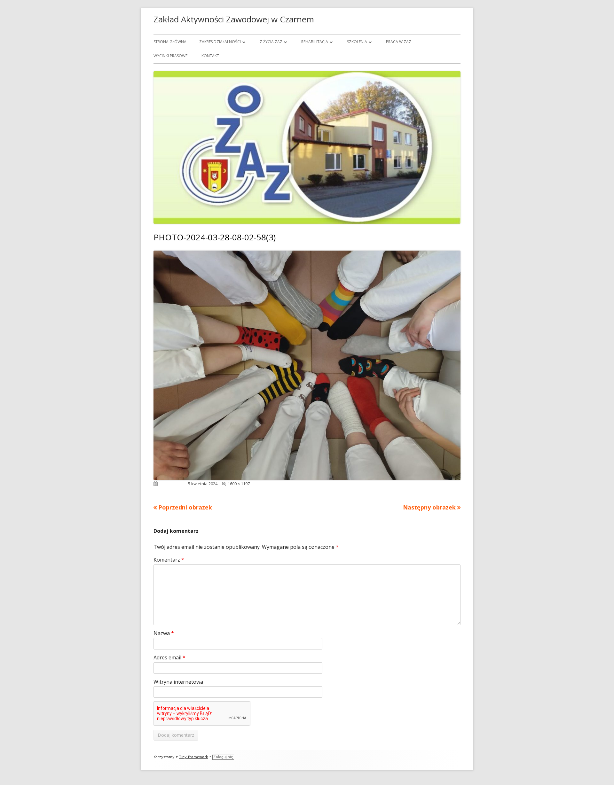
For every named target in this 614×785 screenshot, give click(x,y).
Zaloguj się (223, 757)
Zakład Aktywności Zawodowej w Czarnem (234, 19)
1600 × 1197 (239, 483)
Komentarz (169, 559)
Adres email (169, 657)
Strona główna (170, 41)
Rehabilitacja (314, 41)
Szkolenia (357, 41)
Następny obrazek (429, 507)
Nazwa (164, 633)
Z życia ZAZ (271, 41)
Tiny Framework (193, 757)
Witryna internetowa (178, 681)
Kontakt (210, 55)
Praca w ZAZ (398, 41)
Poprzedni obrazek (185, 507)
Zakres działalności (220, 41)
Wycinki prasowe (170, 55)
